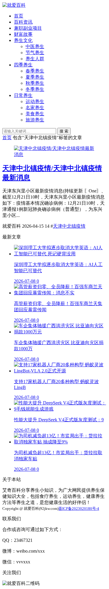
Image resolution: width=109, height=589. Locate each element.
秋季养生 (35, 83)
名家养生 (35, 107)
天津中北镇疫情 (69, 226)
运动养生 (35, 101)
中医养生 (35, 46)
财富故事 (23, 34)
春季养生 (35, 70)
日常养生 (23, 95)
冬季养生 (35, 89)
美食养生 (35, 113)
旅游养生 (35, 119)
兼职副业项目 (28, 28)
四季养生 (23, 64)
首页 (18, 15)
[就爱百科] (14, 5)
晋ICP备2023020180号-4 (78, 508)
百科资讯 (23, 22)
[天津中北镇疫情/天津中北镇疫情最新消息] (54, 154)
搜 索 (64, 131)
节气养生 (35, 52)
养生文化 (23, 40)
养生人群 (35, 58)
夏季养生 (35, 77)
